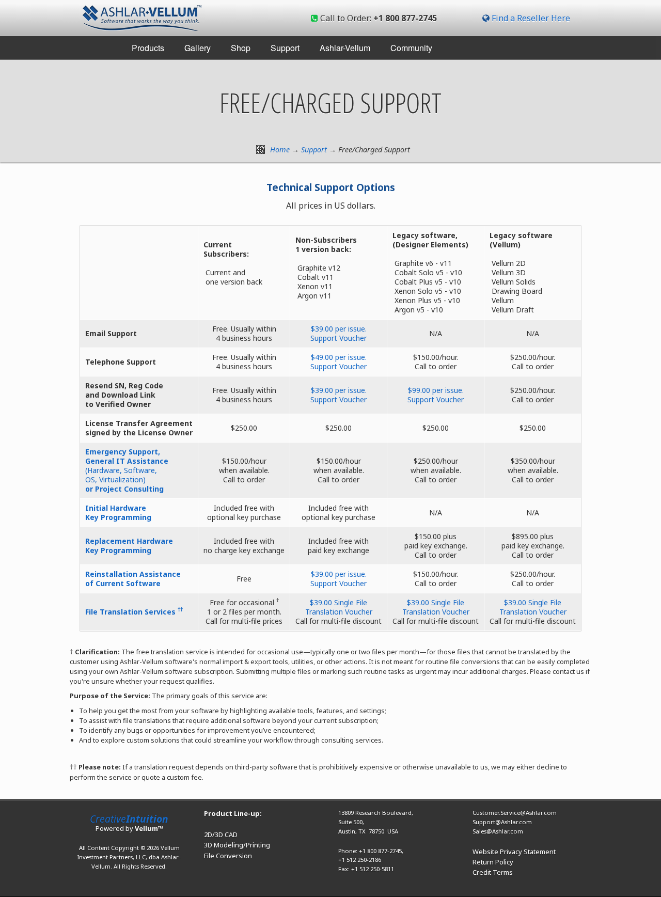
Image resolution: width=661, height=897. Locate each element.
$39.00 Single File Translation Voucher (338, 607)
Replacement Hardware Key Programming (129, 545)
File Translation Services (134, 612)
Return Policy (493, 862)
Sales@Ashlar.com (498, 831)
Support (285, 48)
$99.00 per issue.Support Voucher (435, 394)
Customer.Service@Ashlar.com (515, 812)
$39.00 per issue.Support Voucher (338, 333)
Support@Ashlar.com (502, 822)
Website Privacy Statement (514, 851)
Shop (240, 48)
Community (411, 48)
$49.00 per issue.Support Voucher (338, 361)
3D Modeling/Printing (237, 844)
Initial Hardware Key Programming (118, 512)
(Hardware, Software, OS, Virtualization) (126, 470)
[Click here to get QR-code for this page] (260, 149)
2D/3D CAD (221, 834)
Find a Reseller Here (531, 18)
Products (148, 48)
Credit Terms (493, 872)
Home (280, 149)
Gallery (197, 48)
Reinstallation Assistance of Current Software (133, 578)
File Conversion (228, 855)
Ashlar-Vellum (345, 48)
